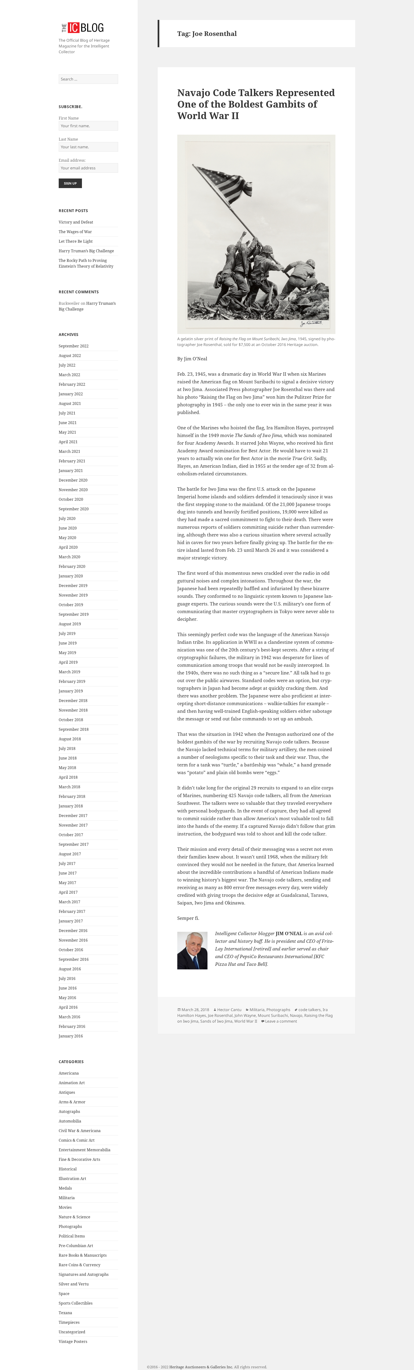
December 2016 (73, 930)
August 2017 (70, 854)
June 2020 (68, 528)
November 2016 (73, 940)
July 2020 (67, 518)
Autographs (69, 1111)
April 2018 (68, 777)
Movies (65, 1207)
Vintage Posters (73, 1341)
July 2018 (67, 748)
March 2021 (69, 451)
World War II (245, 1021)
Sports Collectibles (75, 1303)
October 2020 (71, 499)
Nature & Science (74, 1217)
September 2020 (74, 509)
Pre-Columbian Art (76, 1245)
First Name (69, 118)
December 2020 (73, 480)
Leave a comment (281, 1021)
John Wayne (245, 1015)
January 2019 (71, 691)
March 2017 (69, 901)
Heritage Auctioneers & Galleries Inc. (201, 1366)
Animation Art (72, 1082)
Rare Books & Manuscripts (83, 1255)
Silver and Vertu (74, 1284)
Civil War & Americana (80, 1130)
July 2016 (67, 978)
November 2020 (73, 489)
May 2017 (67, 882)
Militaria (67, 1197)
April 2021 (68, 441)
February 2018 (72, 796)
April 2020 (68, 547)
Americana (69, 1073)
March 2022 (69, 374)
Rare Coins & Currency (79, 1264)
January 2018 (71, 806)
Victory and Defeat (76, 222)
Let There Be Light (76, 241)
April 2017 (68, 892)
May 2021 (67, 432)
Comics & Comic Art (77, 1140)
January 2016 (71, 1036)
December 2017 (73, 815)
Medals (65, 1188)
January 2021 (71, 470)
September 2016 (74, 959)
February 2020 (72, 566)
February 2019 (72, 681)
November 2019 (73, 595)
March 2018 (69, 786)
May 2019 (67, 652)
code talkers (310, 1009)
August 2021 (70, 403)
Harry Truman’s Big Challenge (86, 250)
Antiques (67, 1092)
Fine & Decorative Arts (79, 1159)
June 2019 (68, 643)
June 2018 (68, 758)
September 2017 (74, 844)
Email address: (72, 160)
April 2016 (68, 1007)
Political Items (72, 1236)
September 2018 (74, 729)
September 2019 (74, 614)
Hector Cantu (229, 1009)
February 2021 (72, 461)
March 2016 (69, 1016)
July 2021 (67, 413)
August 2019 (70, 624)
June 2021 (68, 422)
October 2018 (71, 719)
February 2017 (72, 911)
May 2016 (67, 997)
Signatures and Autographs (84, 1274)
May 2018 (67, 767)
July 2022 (67, 365)
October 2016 (71, 949)
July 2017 (67, 863)
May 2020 (67, 537)
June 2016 (68, 988)
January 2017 (71, 921)
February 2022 (72, 384)
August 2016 (70, 969)
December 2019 (73, 585)
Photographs (70, 1226)
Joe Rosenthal (220, 1015)
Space (64, 1293)
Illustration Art (72, 1178)
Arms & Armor (72, 1102)
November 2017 (73, 825)
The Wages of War (75, 231)
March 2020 (69, 556)
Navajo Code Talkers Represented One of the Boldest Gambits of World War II (256, 104)
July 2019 (67, 633)
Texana (65, 1312)
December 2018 (73, 700)
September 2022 (74, 346)
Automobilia (70, 1121)
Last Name (68, 139)
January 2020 (71, 576)
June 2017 (68, 873)
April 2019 (68, 662)
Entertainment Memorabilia (84, 1149)
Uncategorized (72, 1332)
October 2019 (71, 604)
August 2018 (70, 739)
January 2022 (71, 394)
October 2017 (71, 834)
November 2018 (73, 710)
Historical (68, 1169)
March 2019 (69, 671)
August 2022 (70, 355)
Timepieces (69, 1322)
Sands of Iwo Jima (216, 1021)
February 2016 (72, 1026)
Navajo (296, 1015)
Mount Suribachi (273, 1015)
